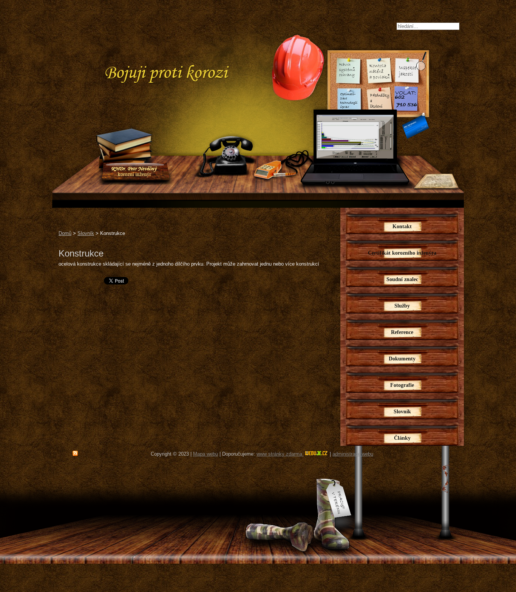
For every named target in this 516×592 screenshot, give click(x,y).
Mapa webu (205, 454)
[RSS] (75, 454)
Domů (65, 233)
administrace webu (352, 454)
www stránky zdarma (280, 454)
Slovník (85, 233)
